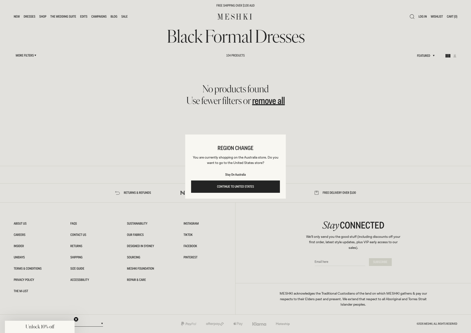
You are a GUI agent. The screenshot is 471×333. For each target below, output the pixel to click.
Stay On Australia (235, 174)
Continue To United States (235, 186)
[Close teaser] (76, 319)
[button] (40, 327)
